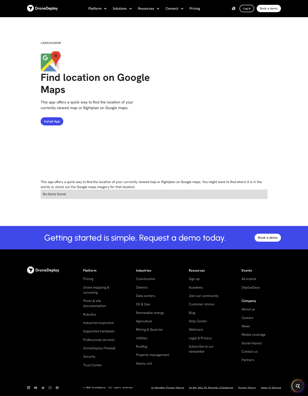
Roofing (141, 346)
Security (89, 356)
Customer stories (202, 304)
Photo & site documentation (94, 303)
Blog (192, 313)
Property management (152, 355)
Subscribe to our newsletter (201, 349)
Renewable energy (150, 313)
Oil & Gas (143, 304)
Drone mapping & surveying (96, 290)
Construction (145, 279)
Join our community (203, 296)
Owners (142, 287)
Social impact (252, 343)
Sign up (194, 279)
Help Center (198, 321)
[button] (97, 8)
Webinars (196, 329)
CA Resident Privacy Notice (167, 387)
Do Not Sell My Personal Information (211, 387)
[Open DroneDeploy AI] (298, 386)
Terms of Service (271, 387)
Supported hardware (98, 331)
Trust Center (92, 365)
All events (249, 279)
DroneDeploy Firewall (99, 348)
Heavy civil (144, 363)
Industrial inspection (98, 323)
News (246, 326)
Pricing (195, 8)
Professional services (99, 340)
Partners (248, 360)
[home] (42, 8)
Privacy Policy (247, 387)
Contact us (250, 351)
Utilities (141, 338)
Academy (196, 287)
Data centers (145, 296)
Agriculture (144, 321)
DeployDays (251, 287)
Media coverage (254, 334)
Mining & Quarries (149, 329)
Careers (248, 318)
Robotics (89, 314)
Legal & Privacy (200, 338)
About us (248, 309)
